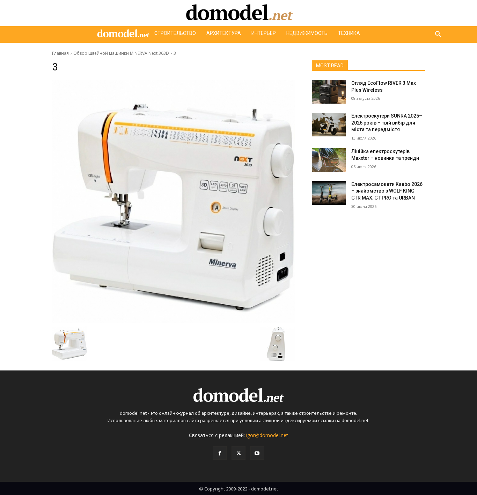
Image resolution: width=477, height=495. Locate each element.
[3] (173, 201)
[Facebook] (220, 453)
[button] (438, 34)
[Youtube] (257, 453)
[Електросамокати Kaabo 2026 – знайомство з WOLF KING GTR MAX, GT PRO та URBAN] (329, 193)
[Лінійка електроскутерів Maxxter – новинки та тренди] (329, 160)
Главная (60, 53)
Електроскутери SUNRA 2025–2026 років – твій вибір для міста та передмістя (386, 122)
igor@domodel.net (267, 435)
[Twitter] (238, 453)
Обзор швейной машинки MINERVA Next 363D (121, 53)
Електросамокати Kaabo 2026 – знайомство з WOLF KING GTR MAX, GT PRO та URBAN (387, 191)
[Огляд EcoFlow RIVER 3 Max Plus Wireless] (329, 92)
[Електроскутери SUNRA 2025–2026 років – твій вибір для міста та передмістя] (329, 124)
